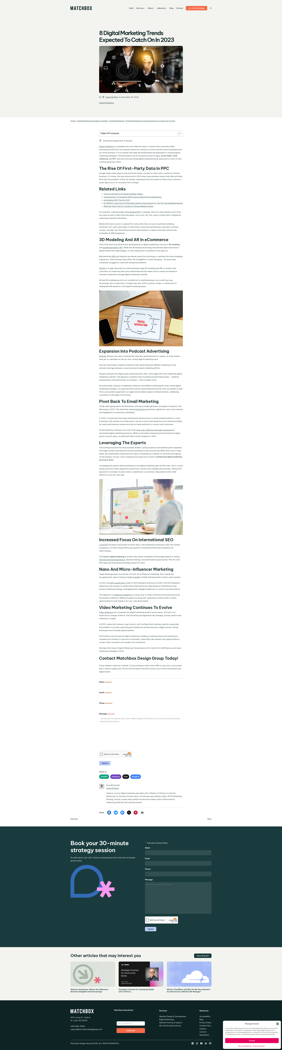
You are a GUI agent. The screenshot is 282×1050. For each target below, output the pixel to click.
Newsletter (204, 1035)
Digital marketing (106, 146)
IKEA (114, 256)
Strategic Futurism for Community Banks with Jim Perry (136, 990)
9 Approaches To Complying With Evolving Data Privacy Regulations (132, 197)
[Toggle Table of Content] (178, 133)
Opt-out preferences (244, 1046)
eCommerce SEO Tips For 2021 (117, 200)
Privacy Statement (259, 1046)
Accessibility (204, 1016)
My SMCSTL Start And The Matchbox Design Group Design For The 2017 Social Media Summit (143, 203)
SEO (158, 156)
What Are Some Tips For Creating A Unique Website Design (128, 206)
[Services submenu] (144, 8)
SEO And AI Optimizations (170, 1026)
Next (209, 819)
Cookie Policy (205, 1026)
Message (106, 714)
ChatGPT (104, 777)
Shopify (102, 268)
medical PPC (135, 212)
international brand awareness (112, 560)
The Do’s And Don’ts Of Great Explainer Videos (123, 194)
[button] (277, 1024)
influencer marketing (122, 595)
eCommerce (140, 409)
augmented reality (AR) (113, 247)
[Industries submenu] (166, 8)
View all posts (203, 956)
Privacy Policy (205, 1022)
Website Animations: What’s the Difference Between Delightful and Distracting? (89, 990)
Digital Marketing (106, 103)
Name (105, 682)
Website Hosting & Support (170, 1022)
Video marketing (106, 612)
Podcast (102, 356)
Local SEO (103, 545)
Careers (202, 1029)
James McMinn (112, 97)
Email (105, 692)
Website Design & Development (172, 1016)
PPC (107, 182)
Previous (74, 819)
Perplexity (116, 777)
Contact (203, 1032)
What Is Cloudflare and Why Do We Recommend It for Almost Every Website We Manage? (188, 990)
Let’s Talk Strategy (196, 8)
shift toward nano (117, 583)
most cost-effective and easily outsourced (154, 430)
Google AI (135, 777)
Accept (252, 1041)
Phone (105, 703)
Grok (126, 777)
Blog (201, 1019)
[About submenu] (154, 8)
